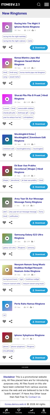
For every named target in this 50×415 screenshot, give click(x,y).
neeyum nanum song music (33, 284)
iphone (5, 346)
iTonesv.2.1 (10, 4)
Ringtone (21, 248)
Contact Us (34, 396)
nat (4, 315)
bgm (21, 279)
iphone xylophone (18, 346)
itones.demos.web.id (15, 404)
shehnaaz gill (23, 113)
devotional (15, 180)
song (5, 77)
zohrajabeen (28, 117)
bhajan (5, 180)
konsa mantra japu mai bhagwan (32, 72)
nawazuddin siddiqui (26, 108)
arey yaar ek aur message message (23, 212)
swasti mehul (14, 77)
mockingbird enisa (24, 149)
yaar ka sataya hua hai (12, 117)
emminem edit (8, 149)
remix (30, 41)
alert (5, 212)
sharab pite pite (9, 113)
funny (41, 212)
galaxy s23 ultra (9, 248)
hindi (5, 72)
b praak (6, 108)
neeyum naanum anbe (11, 284)
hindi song (13, 72)
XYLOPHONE (8, 351)
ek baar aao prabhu (29, 180)
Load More (25, 367)
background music (10, 279)
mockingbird (38, 149)
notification (13, 216)
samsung (31, 248)
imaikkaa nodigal (32, 279)
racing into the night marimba (14, 36)
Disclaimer (9, 376)
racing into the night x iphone (14, 41)
